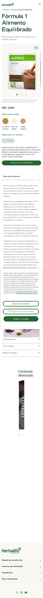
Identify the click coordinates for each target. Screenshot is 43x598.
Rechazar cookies (20, 304)
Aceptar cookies (21, 319)
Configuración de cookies (20, 311)
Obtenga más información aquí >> (27, 293)
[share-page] (36, 48)
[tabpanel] (21, 404)
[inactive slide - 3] (26, 94)
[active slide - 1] (17, 94)
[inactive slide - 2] (21, 94)
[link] (39, 4)
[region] (21, 299)
